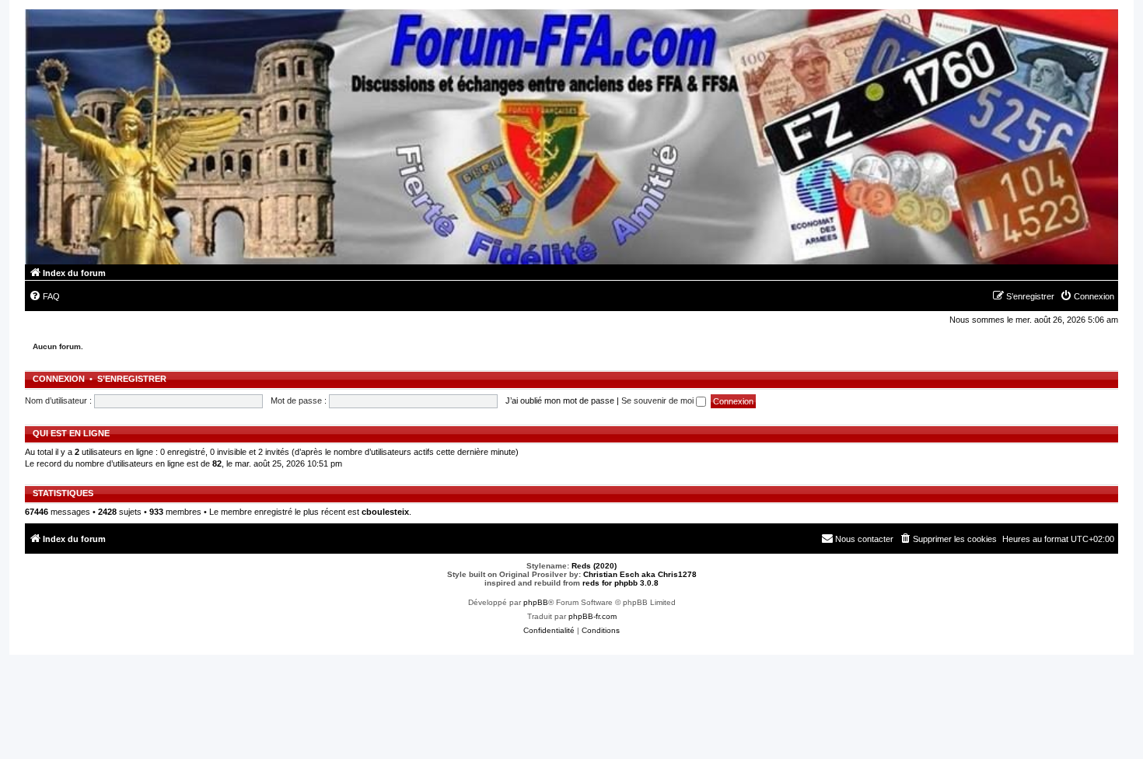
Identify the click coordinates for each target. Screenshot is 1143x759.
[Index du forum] (571, 136)
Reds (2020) (594, 565)
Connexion (59, 378)
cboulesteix (385, 511)
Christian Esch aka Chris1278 (640, 574)
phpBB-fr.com (592, 616)
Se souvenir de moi (658, 400)
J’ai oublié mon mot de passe (559, 400)
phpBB (535, 602)
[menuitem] (44, 296)
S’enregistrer (131, 378)
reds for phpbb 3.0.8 (620, 583)
